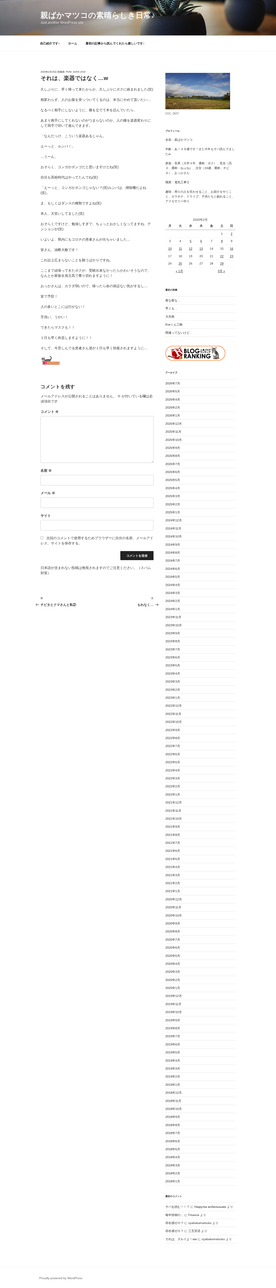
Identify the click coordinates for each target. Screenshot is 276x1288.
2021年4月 (172, 867)
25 (180, 263)
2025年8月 (172, 456)
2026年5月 (172, 391)
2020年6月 (172, 947)
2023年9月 (172, 633)
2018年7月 (172, 1133)
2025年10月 (173, 440)
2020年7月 (172, 939)
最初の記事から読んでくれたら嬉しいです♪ (115, 43)
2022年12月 (173, 705)
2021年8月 (172, 835)
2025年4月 (172, 488)
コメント (50, 412)
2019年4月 (172, 1060)
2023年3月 (172, 681)
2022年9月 (172, 730)
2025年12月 (173, 423)
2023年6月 (172, 657)
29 (222, 263)
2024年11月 (173, 528)
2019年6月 (172, 1044)
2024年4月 (172, 585)
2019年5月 (172, 1052)
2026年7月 (172, 383)
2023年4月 (172, 673)
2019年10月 (173, 1012)
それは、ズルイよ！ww (181, 1239)
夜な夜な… (172, 300)
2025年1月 (172, 512)
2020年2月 (172, 980)
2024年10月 (173, 536)
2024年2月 (172, 601)
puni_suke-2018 (75, 72)
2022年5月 (172, 762)
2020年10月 (173, 915)
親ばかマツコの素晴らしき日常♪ (98, 15)
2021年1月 (172, 891)
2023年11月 (173, 617)
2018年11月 (173, 1101)
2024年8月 (172, 552)
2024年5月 (172, 576)
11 (180, 248)
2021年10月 (173, 818)
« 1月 (179, 271)
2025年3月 (172, 496)
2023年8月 (172, 641)
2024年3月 (172, 593)
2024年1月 (172, 609)
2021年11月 (173, 810)
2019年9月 (172, 1020)
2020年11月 (173, 907)
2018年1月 (172, 1181)
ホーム (72, 43)
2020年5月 (172, 955)
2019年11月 (173, 1004)
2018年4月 (172, 1157)
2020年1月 (172, 988)
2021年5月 (172, 859)
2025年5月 (172, 480)
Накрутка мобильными (210, 1206)
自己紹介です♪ (50, 43)
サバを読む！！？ (177, 1206)
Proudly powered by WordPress (60, 1278)
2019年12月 (173, 996)
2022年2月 (172, 786)
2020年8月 (172, 931)
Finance (193, 1215)
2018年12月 (173, 1092)
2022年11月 (173, 714)
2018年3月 (172, 1165)
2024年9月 (172, 544)
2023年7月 (172, 649)
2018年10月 (173, 1109)
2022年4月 (172, 770)
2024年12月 (173, 520)
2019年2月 (172, 1076)
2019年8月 (172, 1028)
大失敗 (169, 316)
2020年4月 (172, 963)
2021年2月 (172, 883)
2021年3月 (172, 875)
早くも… (171, 308)
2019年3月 (172, 1068)
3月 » (221, 271)
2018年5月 (172, 1149)
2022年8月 (172, 738)
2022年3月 (172, 778)
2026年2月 (172, 407)
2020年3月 (172, 971)
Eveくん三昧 (174, 324)
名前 (46, 470)
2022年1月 (172, 794)
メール (48, 493)
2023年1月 (172, 697)
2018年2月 (172, 1173)
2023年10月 (173, 625)
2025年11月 (173, 431)
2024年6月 (172, 568)
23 (231, 256)
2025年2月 (172, 504)
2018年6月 (172, 1141)
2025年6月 (172, 472)
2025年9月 (172, 448)
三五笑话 (194, 1231)
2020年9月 (172, 923)
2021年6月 (172, 850)
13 (201, 248)
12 (190, 248)
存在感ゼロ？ (174, 1223)
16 (231, 248)
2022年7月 (172, 746)
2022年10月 (173, 722)
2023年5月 (172, 665)
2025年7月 (172, 464)
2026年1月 (172, 415)
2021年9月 (172, 826)
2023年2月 (172, 689)
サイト (46, 515)
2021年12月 (173, 802)
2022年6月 (172, 754)
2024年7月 (172, 560)
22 (222, 256)
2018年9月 (172, 1117)
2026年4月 (172, 399)
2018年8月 (172, 1125)
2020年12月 (173, 899)
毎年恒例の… (174, 1215)
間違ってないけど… (179, 332)
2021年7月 (172, 843)
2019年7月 (172, 1036)
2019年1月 (172, 1084)
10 (170, 248)
